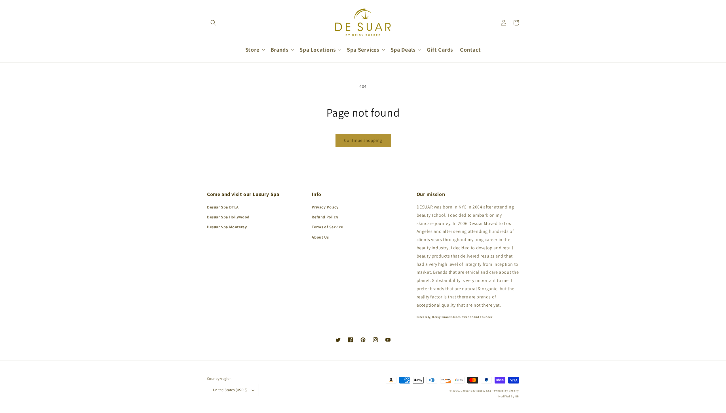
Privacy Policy (325, 207)
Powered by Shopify (505, 391)
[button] (213, 22)
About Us (320, 237)
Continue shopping (363, 140)
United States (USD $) (230, 389)
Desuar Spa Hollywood (228, 217)
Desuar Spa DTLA (223, 207)
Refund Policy (325, 217)
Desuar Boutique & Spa (476, 391)
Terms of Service (327, 226)
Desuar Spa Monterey (227, 226)
